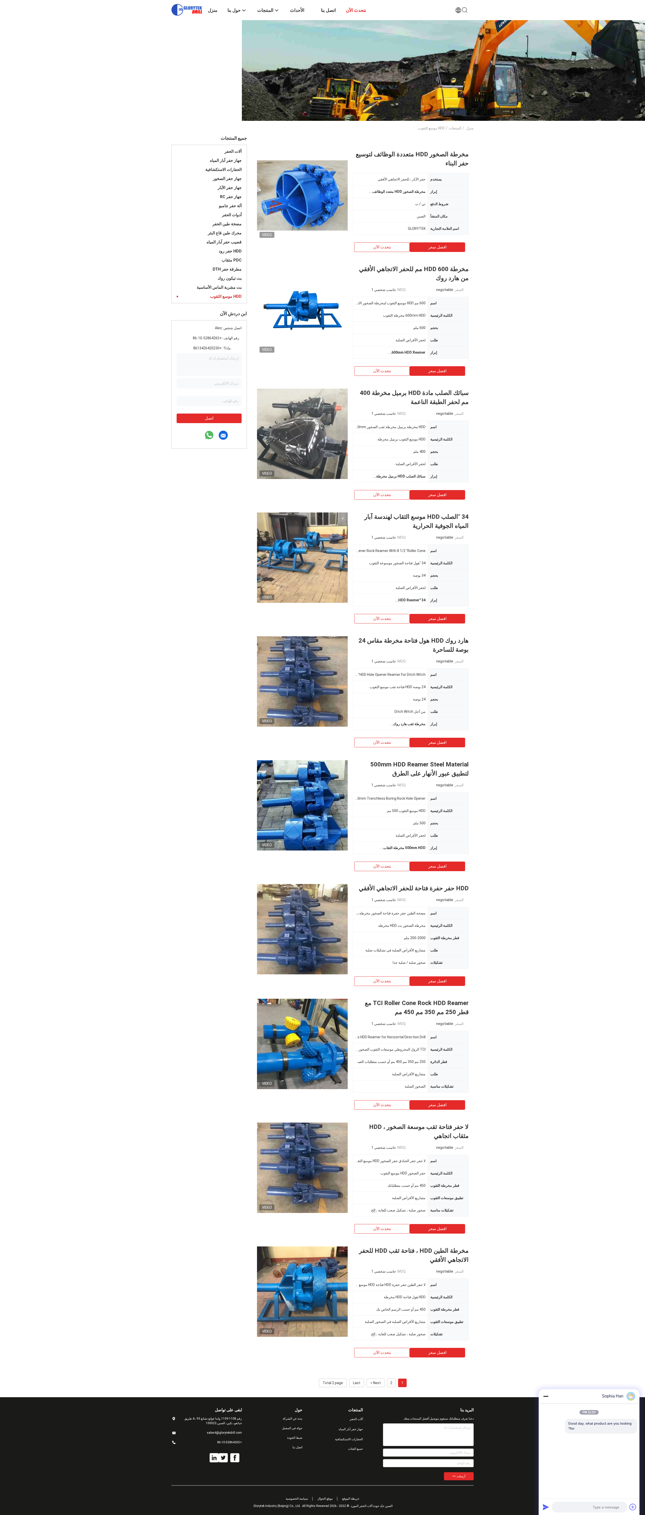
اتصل (209, 418)
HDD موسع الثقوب (226, 296)
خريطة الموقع (350, 1498)
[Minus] (546, 1396)
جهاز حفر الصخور (227, 178)
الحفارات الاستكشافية (223, 169)
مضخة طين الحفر (227, 223)
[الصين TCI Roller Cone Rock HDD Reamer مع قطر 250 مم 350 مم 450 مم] (302, 1044)
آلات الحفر (233, 151)
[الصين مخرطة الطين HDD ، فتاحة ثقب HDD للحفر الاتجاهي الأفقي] (302, 1291)
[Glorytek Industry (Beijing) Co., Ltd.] (186, 10)
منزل (470, 128)
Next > (375, 1383)
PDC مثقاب (232, 260)
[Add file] (632, 1506)
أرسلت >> (458, 1476)
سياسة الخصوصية (297, 1498)
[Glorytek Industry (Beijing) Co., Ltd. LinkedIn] (214, 1457)
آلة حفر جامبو (230, 205)
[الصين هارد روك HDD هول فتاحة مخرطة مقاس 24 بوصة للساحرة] (302, 681)
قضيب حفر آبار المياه (224, 242)
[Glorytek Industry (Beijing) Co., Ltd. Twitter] (223, 1457)
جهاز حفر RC (231, 196)
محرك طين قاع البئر (225, 233)
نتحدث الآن (382, 247)
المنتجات (455, 128)
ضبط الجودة (294, 1437)
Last (356, 1383)
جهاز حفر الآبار (230, 187)
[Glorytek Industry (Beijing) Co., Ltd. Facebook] (234, 1457)
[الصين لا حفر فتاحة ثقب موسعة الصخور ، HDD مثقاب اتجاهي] (302, 1168)
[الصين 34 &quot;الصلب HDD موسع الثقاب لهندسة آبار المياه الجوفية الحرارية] (302, 558)
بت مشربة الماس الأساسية (219, 287)
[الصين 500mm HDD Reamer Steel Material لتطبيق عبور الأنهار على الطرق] (302, 805)
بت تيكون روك (230, 278)
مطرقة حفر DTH (227, 269)
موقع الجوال (325, 1498)
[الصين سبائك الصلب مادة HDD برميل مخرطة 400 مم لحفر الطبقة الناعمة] (302, 434)
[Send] (546, 1506)
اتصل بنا (297, 1447)
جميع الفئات (355, 1449)
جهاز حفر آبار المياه (226, 160)
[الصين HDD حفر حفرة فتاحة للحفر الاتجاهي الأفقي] (302, 929)
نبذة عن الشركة (292, 1418)
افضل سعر (437, 247)
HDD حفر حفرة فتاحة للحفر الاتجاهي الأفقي (414, 888)
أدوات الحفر (232, 214)
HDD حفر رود (230, 251)
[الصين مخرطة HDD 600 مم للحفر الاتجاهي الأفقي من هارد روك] (302, 310)
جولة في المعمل (292, 1428)
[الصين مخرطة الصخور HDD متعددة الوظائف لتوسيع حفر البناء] (302, 195)
